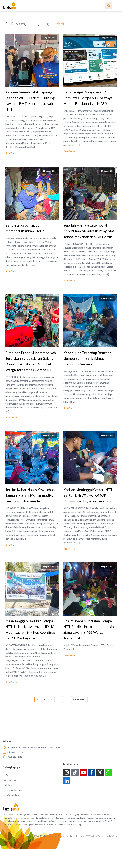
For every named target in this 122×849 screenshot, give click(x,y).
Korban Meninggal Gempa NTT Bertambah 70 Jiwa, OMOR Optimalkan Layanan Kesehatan (89, 495)
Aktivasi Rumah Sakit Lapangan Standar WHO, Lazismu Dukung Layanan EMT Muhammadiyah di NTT (31, 100)
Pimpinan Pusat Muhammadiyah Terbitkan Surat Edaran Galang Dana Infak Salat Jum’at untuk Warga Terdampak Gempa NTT (30, 361)
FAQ (6, 774)
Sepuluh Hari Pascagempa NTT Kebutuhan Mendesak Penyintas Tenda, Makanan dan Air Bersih (88, 231)
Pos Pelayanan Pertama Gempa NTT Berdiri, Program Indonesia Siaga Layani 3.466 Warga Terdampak (88, 629)
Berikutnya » (79, 699)
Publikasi (8, 785)
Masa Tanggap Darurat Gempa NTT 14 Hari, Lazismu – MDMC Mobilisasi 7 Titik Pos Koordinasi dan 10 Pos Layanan (31, 629)
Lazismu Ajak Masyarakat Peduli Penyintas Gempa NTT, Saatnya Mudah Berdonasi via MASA (88, 98)
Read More (11, 153)
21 (66, 699)
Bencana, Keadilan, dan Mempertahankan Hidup (24, 228)
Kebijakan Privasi (11, 795)
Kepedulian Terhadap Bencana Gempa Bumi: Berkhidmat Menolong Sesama (87, 358)
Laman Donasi (10, 780)
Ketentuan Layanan (13, 790)
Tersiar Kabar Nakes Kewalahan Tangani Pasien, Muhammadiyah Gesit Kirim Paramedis (30, 495)
